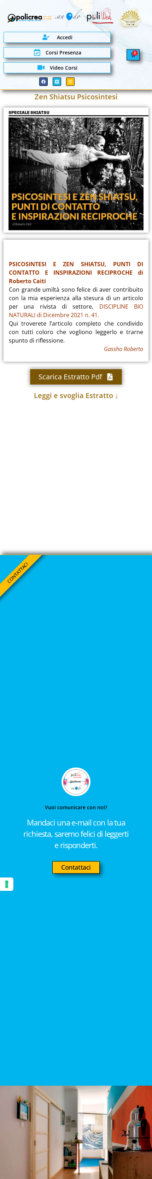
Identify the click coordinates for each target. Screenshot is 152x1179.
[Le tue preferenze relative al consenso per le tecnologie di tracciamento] (6, 884)
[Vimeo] (57, 81)
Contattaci (76, 867)
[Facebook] (43, 81)
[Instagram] (70, 81)
